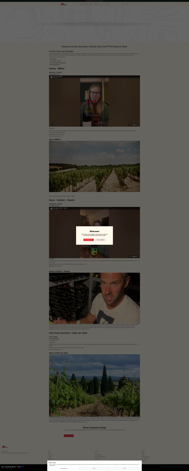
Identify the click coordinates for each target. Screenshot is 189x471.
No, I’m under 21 (100, 239)
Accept (94, 468)
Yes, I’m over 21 (88, 239)
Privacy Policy (52, 465)
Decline (124, 468)
